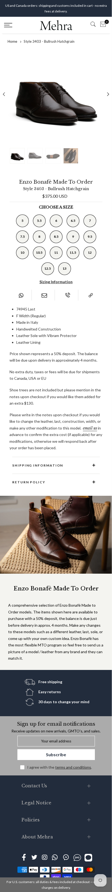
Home (12, 41)
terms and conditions (73, 767)
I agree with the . (59, 767)
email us (90, 428)
